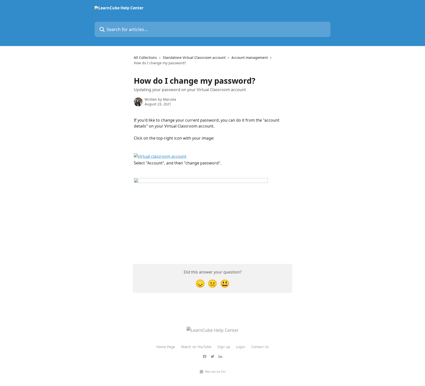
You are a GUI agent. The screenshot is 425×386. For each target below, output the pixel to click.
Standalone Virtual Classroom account (194, 57)
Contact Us (260, 346)
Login (240, 346)
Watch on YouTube (196, 346)
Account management (249, 57)
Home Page (165, 346)
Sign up (223, 346)
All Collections (145, 57)
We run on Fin (215, 371)
